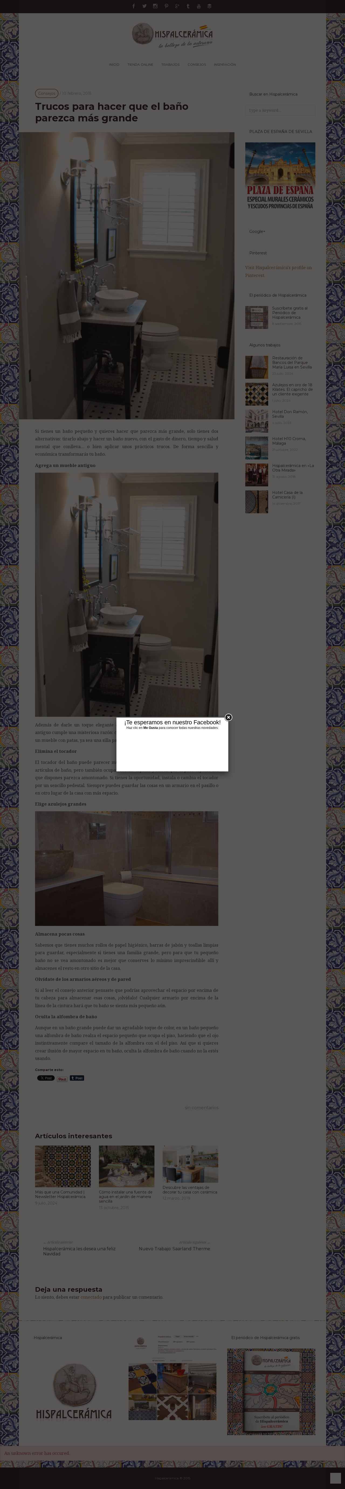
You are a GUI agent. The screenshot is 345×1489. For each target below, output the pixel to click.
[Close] (228, 717)
